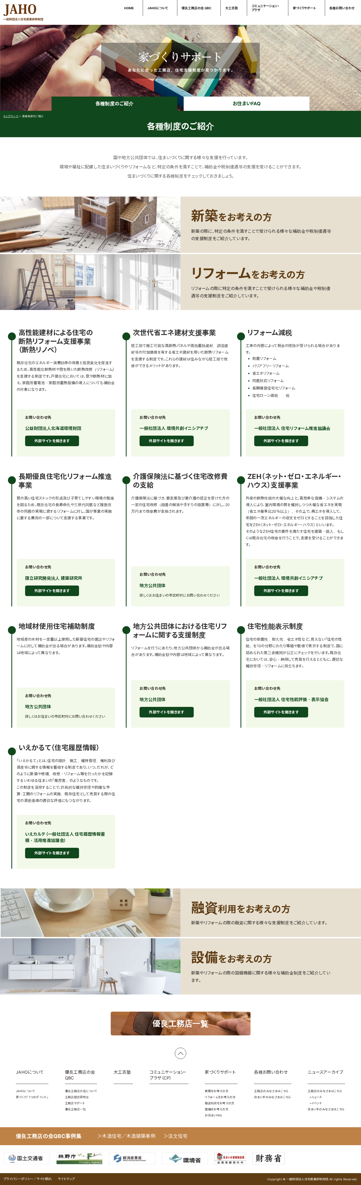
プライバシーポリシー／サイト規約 (27, 1179)
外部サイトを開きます (52, 441)
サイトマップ (66, 1179)
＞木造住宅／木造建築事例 (126, 1136)
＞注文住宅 (175, 1136)
